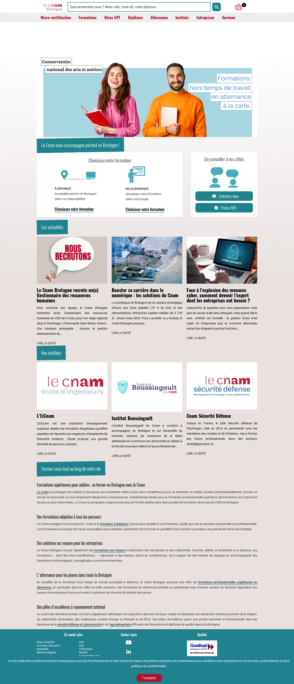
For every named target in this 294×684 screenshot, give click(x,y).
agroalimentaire (120, 624)
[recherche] (216, 7)
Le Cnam (43, 492)
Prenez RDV (228, 208)
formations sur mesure (109, 550)
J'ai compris (149, 678)
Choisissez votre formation (74, 209)
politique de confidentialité (148, 666)
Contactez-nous (229, 196)
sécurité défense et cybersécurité (79, 624)
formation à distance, (114, 524)
